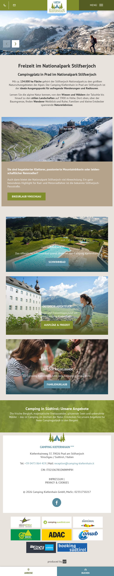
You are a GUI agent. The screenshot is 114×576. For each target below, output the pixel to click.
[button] (95, 5)
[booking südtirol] (72, 547)
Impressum (56, 479)
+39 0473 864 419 (35, 463)
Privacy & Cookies (57, 482)
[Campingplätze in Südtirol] (57, 522)
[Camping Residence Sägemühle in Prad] (25, 522)
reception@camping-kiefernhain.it (74, 463)
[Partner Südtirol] (88, 522)
